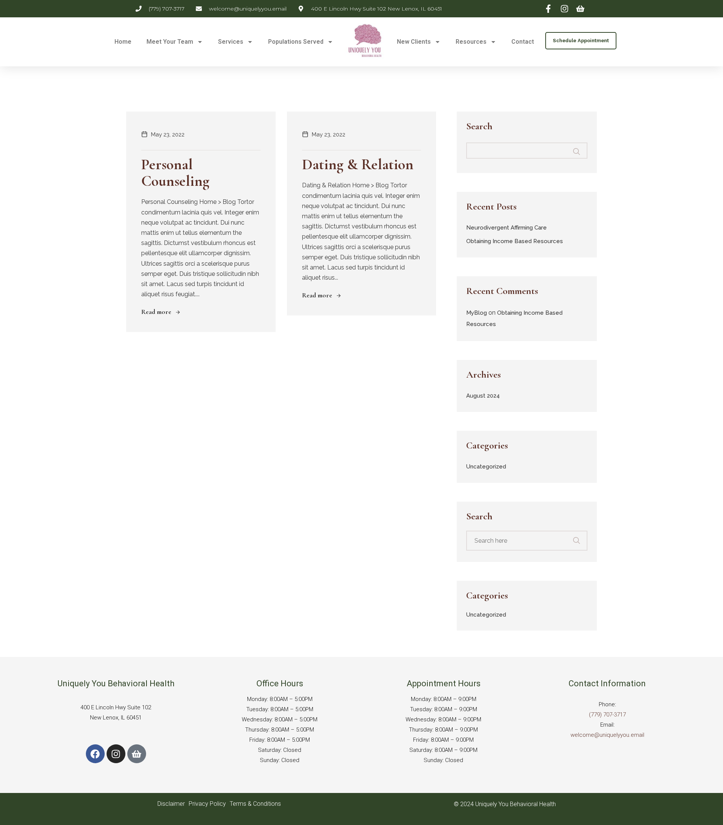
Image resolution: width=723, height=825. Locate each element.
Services (230, 41)
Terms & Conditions (255, 803)
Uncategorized (486, 466)
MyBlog (476, 312)
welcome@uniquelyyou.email (607, 735)
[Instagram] (116, 753)
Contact (522, 41)
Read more (156, 312)
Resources (471, 41)
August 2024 (483, 395)
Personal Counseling (175, 172)
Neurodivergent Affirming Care (506, 227)
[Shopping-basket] (136, 753)
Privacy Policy (207, 803)
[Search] (581, 537)
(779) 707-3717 (607, 714)
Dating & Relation (357, 164)
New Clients (414, 41)
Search (479, 126)
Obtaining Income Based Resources (514, 241)
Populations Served (295, 41)
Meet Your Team (169, 41)
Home (122, 41)
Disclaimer (171, 803)
